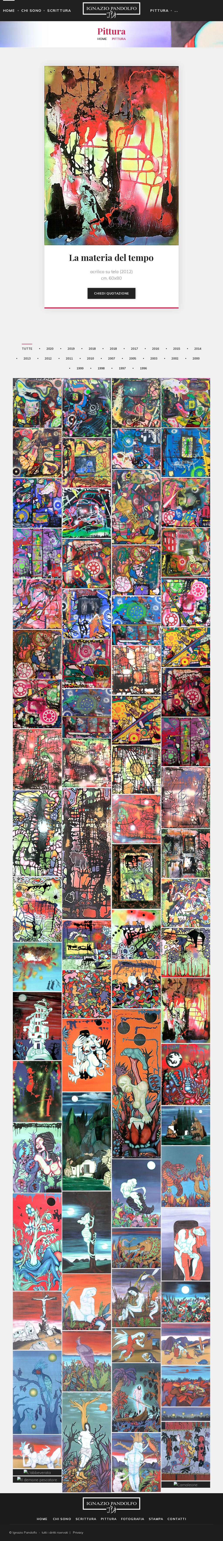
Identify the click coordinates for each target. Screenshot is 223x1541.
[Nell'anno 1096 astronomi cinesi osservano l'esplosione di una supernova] (37, 945)
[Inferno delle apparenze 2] (185, 480)
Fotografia (132, 1519)
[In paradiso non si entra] (136, 381)
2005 (132, 358)
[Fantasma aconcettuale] (86, 441)
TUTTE (27, 349)
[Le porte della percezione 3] (37, 811)
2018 (92, 349)
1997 (122, 368)
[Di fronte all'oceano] (86, 1339)
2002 (174, 358)
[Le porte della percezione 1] (185, 831)
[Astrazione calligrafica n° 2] (185, 930)
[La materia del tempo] (185, 988)
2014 (197, 349)
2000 (196, 358)
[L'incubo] (136, 962)
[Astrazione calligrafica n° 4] (136, 912)
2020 (49, 349)
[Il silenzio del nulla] (37, 431)
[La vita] (86, 972)
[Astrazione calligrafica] (185, 881)
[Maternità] (185, 1222)
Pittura (159, 10)
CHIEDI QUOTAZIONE (111, 293)
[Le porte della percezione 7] (136, 747)
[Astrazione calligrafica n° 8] (86, 923)
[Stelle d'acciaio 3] (37, 632)
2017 (134, 349)
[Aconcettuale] (185, 430)
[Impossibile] (185, 380)
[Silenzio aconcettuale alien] (86, 386)
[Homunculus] (136, 1062)
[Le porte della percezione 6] (86, 741)
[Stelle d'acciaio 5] (86, 691)
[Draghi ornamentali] (185, 1429)
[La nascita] (136, 1171)
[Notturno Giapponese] (37, 1370)
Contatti (176, 1519)
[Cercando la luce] (86, 831)
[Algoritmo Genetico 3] (185, 1052)
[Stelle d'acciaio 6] (185, 720)
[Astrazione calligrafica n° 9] (37, 887)
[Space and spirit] (86, 592)
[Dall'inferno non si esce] (86, 491)
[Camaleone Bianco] (86, 1210)
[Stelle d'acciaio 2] (86, 641)
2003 (153, 358)
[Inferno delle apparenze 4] (136, 548)
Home (9, 10)
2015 (176, 349)
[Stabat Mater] (37, 1298)
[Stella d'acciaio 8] (37, 481)
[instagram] (213, 1533)
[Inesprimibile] (37, 381)
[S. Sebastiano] (136, 1440)
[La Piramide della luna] (37, 1004)
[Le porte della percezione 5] (37, 737)
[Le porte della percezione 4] (185, 775)
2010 (90, 358)
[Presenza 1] (37, 1069)
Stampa (156, 1519)
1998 (101, 368)
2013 (27, 358)
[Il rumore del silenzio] (136, 485)
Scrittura (59, 10)
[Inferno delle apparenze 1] (185, 530)
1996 (143, 368)
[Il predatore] (185, 1154)
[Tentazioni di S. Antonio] (37, 1135)
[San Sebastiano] (86, 1420)
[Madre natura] (37, 1220)
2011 (69, 358)
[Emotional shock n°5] (136, 599)
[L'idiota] (86, 1280)
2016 (155, 349)
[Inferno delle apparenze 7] (37, 582)
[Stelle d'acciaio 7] (37, 682)
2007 (111, 358)
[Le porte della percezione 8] (136, 648)
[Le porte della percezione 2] (136, 797)
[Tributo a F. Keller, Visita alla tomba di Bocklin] (86, 1119)
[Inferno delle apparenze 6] (37, 531)
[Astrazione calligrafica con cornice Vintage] (136, 854)
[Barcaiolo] (136, 1375)
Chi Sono (31, 10)
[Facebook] (205, 1533)
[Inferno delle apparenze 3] (86, 541)
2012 (48, 358)
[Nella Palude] (136, 1276)
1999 (79, 368)
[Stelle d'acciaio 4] (136, 698)
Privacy (78, 1532)
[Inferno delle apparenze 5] (185, 580)
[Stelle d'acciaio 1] (185, 670)
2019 (71, 349)
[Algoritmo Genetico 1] (86, 1033)
